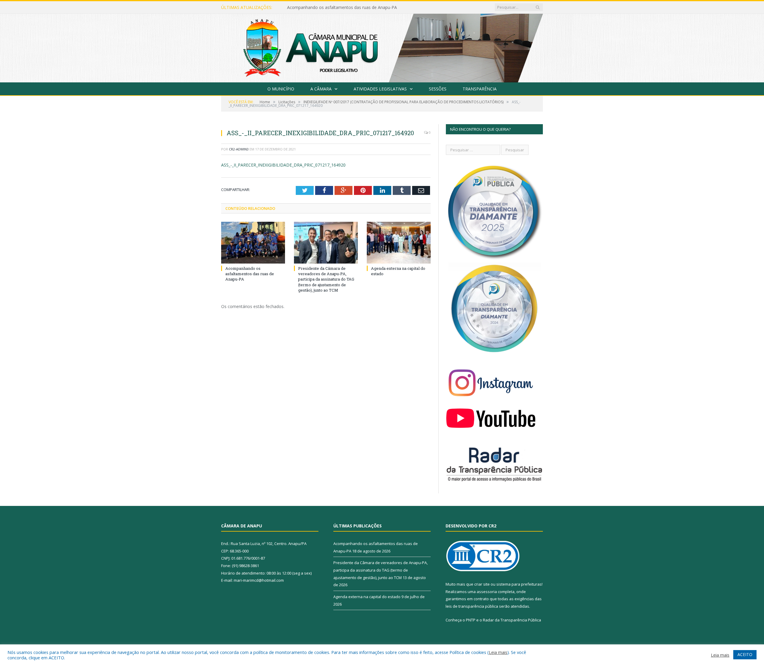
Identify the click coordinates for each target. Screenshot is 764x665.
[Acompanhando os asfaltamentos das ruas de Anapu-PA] (253, 243)
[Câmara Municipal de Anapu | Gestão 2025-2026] (382, 46)
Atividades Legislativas (380, 89)
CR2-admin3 (239, 149)
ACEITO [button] (744, 654)
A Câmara (321, 89)
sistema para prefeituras (519, 584)
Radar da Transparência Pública (512, 620)
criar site (482, 584)
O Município (280, 89)
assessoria (487, 591)
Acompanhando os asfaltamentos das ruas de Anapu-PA (249, 274)
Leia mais (498, 652)
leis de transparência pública (472, 606)
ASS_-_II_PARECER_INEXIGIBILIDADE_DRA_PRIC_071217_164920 (283, 165)
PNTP (470, 620)
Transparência (480, 89)
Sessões (437, 89)
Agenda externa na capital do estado (367, 596)
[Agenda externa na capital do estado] (399, 243)
